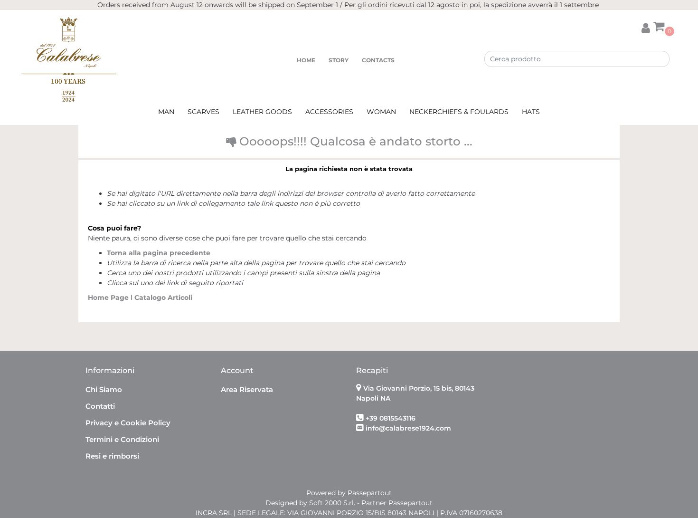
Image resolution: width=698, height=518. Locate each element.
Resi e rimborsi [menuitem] (112, 455)
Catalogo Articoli (163, 297)
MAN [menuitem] (166, 111)
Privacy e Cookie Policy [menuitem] (127, 422)
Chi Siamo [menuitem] (103, 389)
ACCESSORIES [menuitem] (329, 111)
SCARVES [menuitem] (203, 111)
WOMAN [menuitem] (381, 111)
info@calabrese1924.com (408, 428)
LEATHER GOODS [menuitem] (262, 111)
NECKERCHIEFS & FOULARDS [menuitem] (459, 111)
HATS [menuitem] (531, 111)
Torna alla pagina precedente (158, 253)
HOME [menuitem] (306, 60)
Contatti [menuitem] (100, 406)
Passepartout (370, 493)
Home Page (109, 297)
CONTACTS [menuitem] (378, 60)
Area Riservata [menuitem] (247, 389)
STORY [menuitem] (339, 60)
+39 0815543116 (390, 418)
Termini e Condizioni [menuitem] (122, 439)
